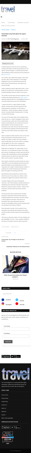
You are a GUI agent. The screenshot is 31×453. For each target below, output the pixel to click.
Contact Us (4, 405)
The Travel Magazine (13, 39)
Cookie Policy (5, 401)
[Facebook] (8, 2)
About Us (4, 408)
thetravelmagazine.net (8, 437)
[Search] (29, 17)
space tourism (6, 74)
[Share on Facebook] (19, 232)
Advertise (4, 411)
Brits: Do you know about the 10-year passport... (15, 276)
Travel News (11, 22)
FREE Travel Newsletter (7, 418)
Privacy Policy (5, 398)
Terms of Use (5, 395)
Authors (3, 415)
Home (3, 22)
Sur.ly (10, 440)
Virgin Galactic (24, 97)
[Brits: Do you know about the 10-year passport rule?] (15, 264)
